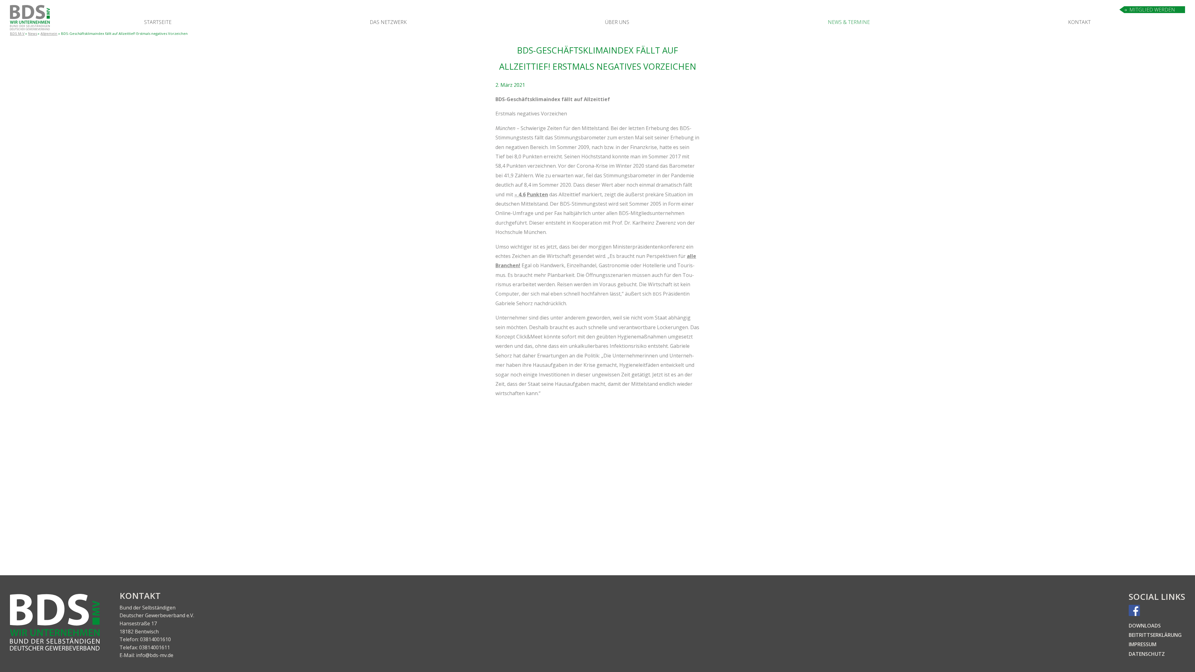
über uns (617, 22)
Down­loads (1145, 625)
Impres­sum (1142, 644)
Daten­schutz (1147, 654)
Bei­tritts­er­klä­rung (1155, 635)
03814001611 (154, 647)
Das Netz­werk (388, 22)
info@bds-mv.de (154, 655)
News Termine (849, 22)
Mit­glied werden (1152, 9)
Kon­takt (1079, 22)
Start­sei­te (157, 22)
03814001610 (155, 639)
